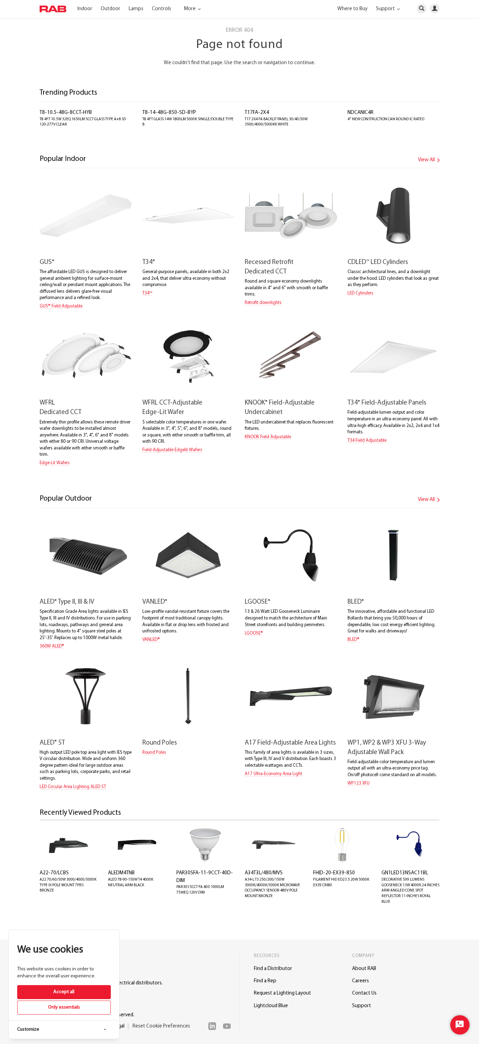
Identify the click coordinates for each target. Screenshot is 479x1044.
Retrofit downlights (263, 302)
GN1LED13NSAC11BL (405, 873)
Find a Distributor (273, 968)
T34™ (147, 293)
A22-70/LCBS (54, 873)
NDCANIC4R (360, 112)
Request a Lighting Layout (282, 993)
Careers (360, 981)
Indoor (84, 9)
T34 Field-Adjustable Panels (387, 403)
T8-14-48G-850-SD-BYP (169, 112)
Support (361, 1006)
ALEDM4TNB (121, 873)
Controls (161, 9)
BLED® (353, 639)
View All (427, 160)
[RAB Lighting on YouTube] (228, 1026)
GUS (47, 262)
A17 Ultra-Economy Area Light (273, 774)
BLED (356, 602)
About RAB (364, 968)
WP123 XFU (359, 783)
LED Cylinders (360, 293)
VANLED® (151, 639)
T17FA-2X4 (257, 112)
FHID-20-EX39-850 (334, 873)
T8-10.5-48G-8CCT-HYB (66, 112)
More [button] (190, 9)
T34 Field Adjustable (367, 440)
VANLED (154, 602)
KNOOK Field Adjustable (268, 437)
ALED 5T (52, 743)
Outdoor (110, 9)
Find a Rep (265, 981)
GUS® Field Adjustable (61, 306)
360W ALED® (52, 646)
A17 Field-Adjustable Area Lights (290, 743)
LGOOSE (257, 602)
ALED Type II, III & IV (67, 602)
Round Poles (159, 743)
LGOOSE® (254, 633)
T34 (148, 262)
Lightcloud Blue (271, 1006)
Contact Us (364, 993)
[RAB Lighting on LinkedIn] (214, 1026)
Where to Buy (352, 9)
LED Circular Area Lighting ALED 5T (73, 787)
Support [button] (386, 9)
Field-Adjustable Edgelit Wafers (172, 450)
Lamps (136, 9)
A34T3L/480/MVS (264, 873)
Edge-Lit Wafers (55, 463)
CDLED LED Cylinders (378, 262)
